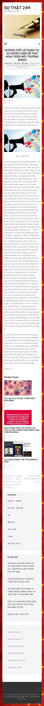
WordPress (22, 699)
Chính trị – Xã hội (14, 501)
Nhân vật (11, 522)
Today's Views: (14, 639)
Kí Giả (8, 103)
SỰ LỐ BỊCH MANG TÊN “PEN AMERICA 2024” (21, 461)
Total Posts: (13, 667)
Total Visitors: (13, 660)
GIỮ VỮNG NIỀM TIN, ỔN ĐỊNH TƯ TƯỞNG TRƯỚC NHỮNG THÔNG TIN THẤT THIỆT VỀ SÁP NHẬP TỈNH (21, 592)
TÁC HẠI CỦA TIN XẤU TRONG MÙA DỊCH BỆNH (19, 399)
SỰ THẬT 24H (17, 7)
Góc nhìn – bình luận (15, 508)
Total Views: (13, 653)
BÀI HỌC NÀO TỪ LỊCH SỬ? (18, 614)
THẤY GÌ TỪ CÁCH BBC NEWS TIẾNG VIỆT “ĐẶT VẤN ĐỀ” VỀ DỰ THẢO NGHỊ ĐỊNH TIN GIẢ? (22, 604)
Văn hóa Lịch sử (14, 543)
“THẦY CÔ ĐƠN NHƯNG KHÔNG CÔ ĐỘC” (32, 479)
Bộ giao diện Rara (22, 697)
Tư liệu (10, 536)
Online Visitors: (14, 632)
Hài (9, 515)
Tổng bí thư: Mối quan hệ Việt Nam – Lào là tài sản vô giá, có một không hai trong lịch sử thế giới (13, 481)
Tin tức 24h (12, 529)
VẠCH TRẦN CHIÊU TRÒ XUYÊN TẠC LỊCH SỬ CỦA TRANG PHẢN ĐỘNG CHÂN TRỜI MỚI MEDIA (21, 430)
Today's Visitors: (15, 646)
